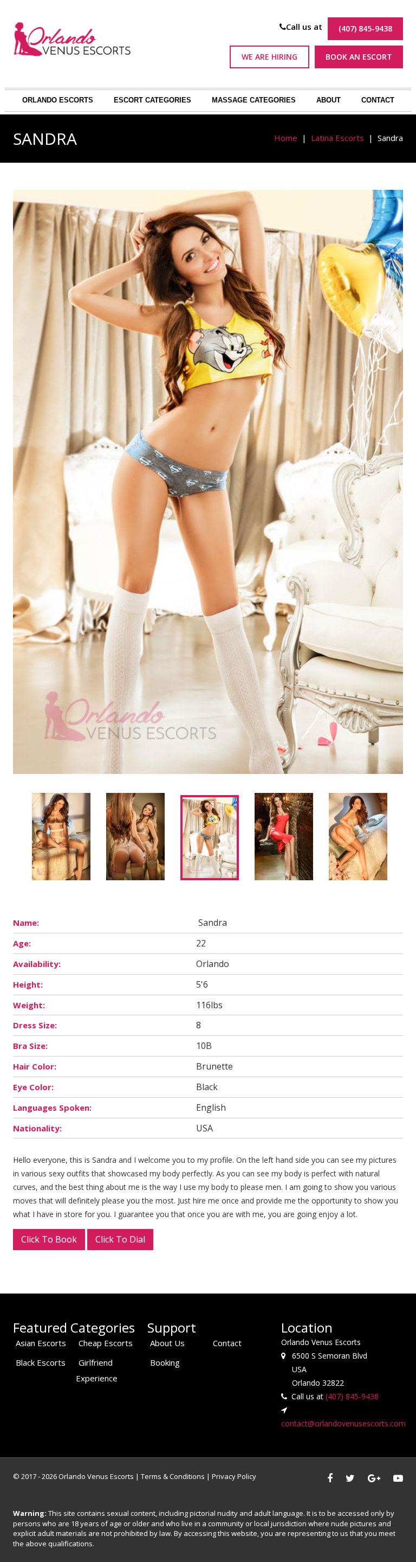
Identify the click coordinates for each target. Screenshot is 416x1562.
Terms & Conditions (173, 1476)
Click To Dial (120, 1239)
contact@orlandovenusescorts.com (343, 1423)
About (328, 100)
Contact (377, 100)
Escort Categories (152, 100)
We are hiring (269, 57)
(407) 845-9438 (365, 28)
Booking (165, 1362)
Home (285, 137)
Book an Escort (359, 57)
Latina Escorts (337, 137)
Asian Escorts (41, 1342)
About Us (167, 1342)
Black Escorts (41, 1362)
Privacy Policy (234, 1476)
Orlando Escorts (57, 100)
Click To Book (49, 1239)
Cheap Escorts (106, 1342)
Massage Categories (254, 100)
